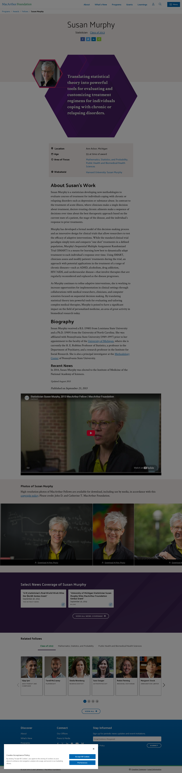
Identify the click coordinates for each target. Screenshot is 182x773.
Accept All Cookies (82, 756)
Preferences (82, 762)
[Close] (93, 749)
